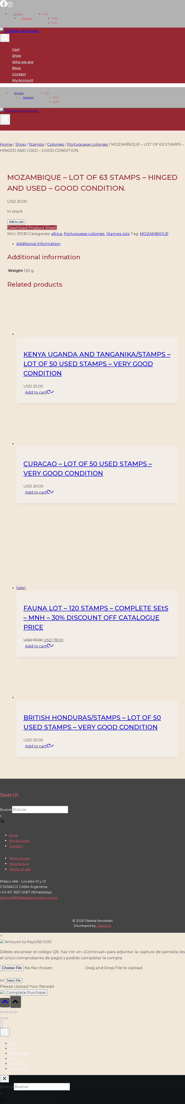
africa (56, 233)
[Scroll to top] (5, 1002)
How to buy (19, 863)
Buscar (6, 809)
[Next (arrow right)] (6, 1018)
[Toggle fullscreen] (6, 1012)
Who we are (22, 62)
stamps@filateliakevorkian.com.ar (29, 897)
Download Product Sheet (32, 227)
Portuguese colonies (84, 233)
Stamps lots (118, 233)
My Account (19, 840)
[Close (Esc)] (15, 1012)
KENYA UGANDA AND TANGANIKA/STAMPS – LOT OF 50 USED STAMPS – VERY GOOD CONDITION (96, 363)
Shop (16, 55)
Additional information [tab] (38, 243)
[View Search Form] (4, 38)
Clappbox (104, 926)
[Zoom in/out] (2, 1012)
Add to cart (16, 222)
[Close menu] (1, 1024)
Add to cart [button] (36, 392)
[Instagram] (10, 6)
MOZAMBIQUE (154, 233)
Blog (16, 68)
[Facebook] (3, 6)
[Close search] (4, 1079)
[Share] (11, 1012)
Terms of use (20, 869)
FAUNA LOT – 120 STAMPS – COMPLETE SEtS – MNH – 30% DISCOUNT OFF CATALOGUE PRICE (95, 617)
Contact (19, 74)
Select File (14, 980)
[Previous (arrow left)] (2, 1018)
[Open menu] (5, 119)
